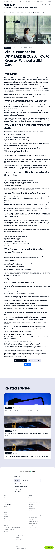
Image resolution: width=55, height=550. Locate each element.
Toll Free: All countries (9, 529)
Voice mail (31, 510)
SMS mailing (31, 525)
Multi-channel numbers (34, 530)
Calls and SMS (19, 539)
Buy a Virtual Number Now (34, 360)
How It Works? (48, 1)
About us (6, 512)
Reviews (28, 1)
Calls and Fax (19, 544)
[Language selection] (45, 4)
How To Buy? (40, 1)
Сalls (17, 537)
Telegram (18, 489)
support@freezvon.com (22, 483)
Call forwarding (32, 512)
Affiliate (6, 523)
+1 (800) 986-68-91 (8, 1)
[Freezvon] (9, 5)
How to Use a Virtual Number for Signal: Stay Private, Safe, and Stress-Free (27, 434)
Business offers (7, 520)
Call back (31, 506)
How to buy (27, 364)
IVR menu (31, 504)
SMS (17, 541)
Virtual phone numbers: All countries (12, 527)
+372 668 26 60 (24, 480)
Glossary (6, 506)
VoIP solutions (7, 504)
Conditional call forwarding (35, 515)
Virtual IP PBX (21, 7)
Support (19, 1)
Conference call (32, 527)
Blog (23, 1)
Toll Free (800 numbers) (21, 548)
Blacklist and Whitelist (33, 521)
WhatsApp (18, 491)
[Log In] (49, 5)
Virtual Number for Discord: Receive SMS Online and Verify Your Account (25, 412)
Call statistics (31, 519)
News (5, 500)
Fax (17, 546)
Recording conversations (34, 502)
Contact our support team (20, 360)
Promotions (33, 1)
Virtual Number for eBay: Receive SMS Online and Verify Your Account (27, 456)
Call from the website (33, 517)
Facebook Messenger (21, 486)
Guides (6, 497)
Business (36, 7)
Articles (6, 502)
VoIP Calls (31, 497)
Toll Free (15, 7)
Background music (33, 523)
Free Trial (6, 525)
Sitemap (6, 531)
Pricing (31, 7)
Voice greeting (32, 508)
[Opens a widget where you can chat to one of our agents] (49, 547)
